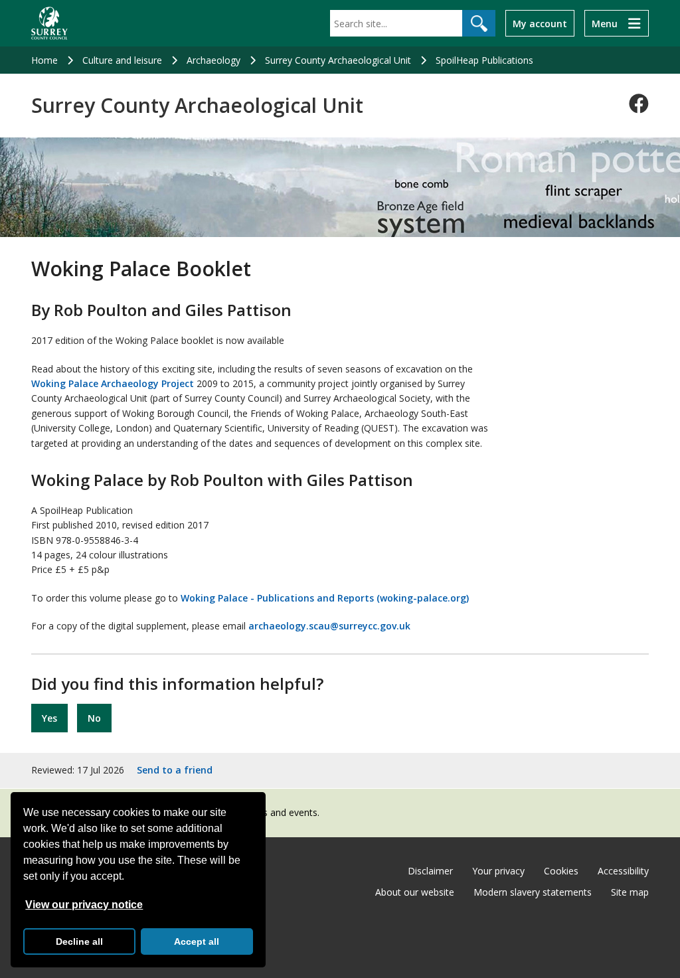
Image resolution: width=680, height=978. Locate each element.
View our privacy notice (84, 904)
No (94, 718)
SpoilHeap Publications (484, 60)
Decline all (79, 941)
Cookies (561, 870)
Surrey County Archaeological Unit (338, 60)
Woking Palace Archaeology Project (112, 383)
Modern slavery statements (532, 892)
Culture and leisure (122, 60)
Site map (630, 892)
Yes (49, 718)
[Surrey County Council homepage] (49, 23)
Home (44, 60)
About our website (414, 892)
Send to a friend (174, 770)
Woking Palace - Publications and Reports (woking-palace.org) (325, 598)
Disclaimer (430, 870)
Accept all (196, 941)
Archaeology (213, 60)
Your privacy (498, 870)
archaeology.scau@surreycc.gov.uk (329, 625)
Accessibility (623, 870)
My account (540, 23)
